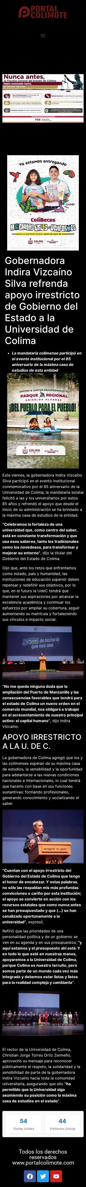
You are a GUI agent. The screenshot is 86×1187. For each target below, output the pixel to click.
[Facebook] (30, 1176)
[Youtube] (56, 1176)
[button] (43, 36)
